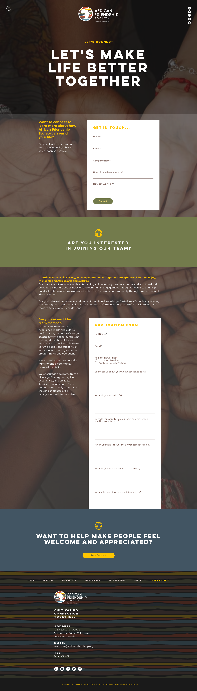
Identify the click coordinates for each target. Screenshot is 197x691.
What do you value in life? (108, 395)
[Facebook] (189, 22)
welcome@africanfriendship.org (73, 646)
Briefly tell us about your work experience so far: (120, 372)
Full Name (100, 334)
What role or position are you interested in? (118, 492)
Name (96, 137)
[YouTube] (189, 11)
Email (96, 149)
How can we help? (103, 184)
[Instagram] (189, 15)
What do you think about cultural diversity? (118, 469)
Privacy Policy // (99, 684)
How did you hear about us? (108, 172)
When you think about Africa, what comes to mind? (122, 445)
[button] (8, 8)
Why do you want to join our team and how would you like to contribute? (121, 420)
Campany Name (102, 161)
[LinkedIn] (189, 8)
